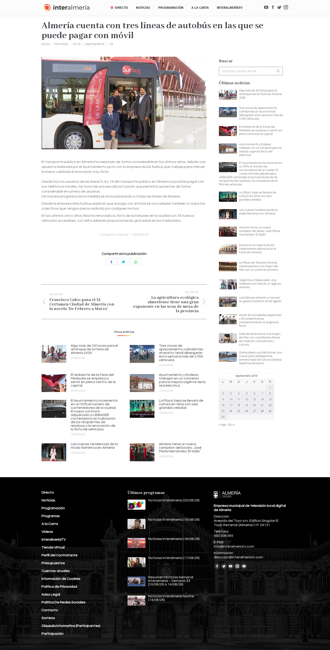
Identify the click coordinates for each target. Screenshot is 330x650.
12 (246, 399)
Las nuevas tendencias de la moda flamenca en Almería (94, 445)
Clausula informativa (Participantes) (71, 626)
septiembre (94, 44)
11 (238, 399)
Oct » (231, 424)
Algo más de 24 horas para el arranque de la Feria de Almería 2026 (94, 349)
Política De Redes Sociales (64, 602)
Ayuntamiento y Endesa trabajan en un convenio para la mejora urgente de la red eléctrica (182, 380)
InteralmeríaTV (54, 539)
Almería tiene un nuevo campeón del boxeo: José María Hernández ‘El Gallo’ (180, 447)
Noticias (61, 44)
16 (222, 405)
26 (246, 411)
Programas (51, 516)
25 (238, 411)
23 (222, 411)
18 (238, 405)
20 (254, 405)
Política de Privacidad (59, 586)
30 (222, 416)
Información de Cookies (61, 579)
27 (254, 411)
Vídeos (47, 531)
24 (230, 411)
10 (230, 399)
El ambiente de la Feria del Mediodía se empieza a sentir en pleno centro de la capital (93, 380)
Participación (53, 633)
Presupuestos (53, 563)
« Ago (222, 424)
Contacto (50, 610)
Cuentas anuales (56, 571)
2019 (77, 44)
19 (111, 44)
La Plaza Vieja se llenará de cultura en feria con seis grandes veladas (181, 404)
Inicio (46, 44)
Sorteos (48, 618)
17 (230, 405)
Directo (48, 492)
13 (254, 399)
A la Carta (50, 524)
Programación (53, 508)
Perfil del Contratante (59, 555)
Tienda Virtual (53, 547)
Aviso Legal (51, 594)
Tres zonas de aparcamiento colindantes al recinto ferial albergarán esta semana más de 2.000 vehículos (181, 353)
